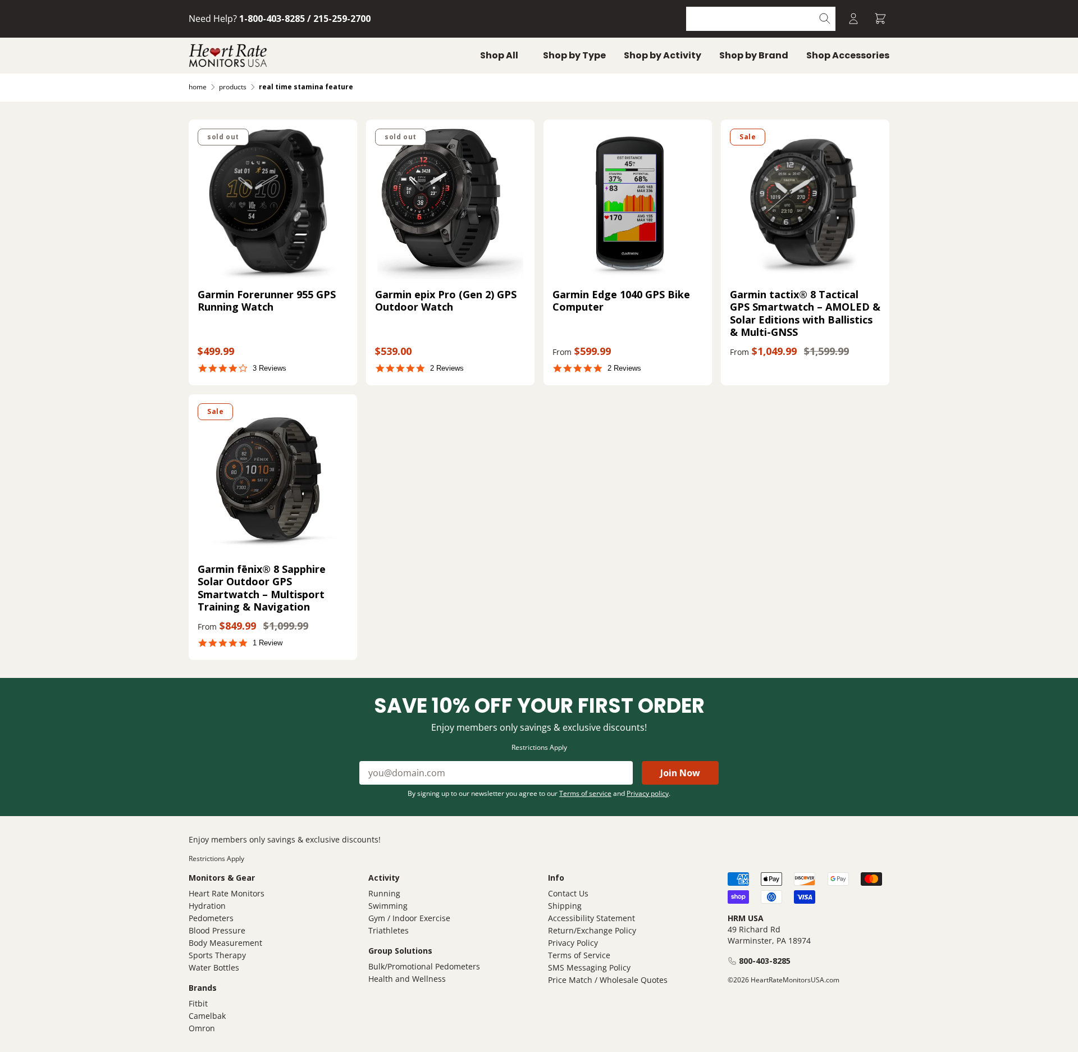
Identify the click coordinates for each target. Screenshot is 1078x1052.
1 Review (267, 643)
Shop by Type (574, 55)
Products (232, 87)
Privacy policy (648, 793)
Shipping (565, 905)
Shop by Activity (662, 55)
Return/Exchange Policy (592, 930)
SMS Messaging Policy (589, 967)
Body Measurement (225, 942)
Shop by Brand (753, 55)
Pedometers (211, 918)
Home (198, 87)
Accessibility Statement (591, 918)
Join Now (680, 773)
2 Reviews (447, 368)
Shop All (499, 55)
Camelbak (207, 1015)
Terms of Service (579, 955)
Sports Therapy (217, 955)
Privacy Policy (573, 942)
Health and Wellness (407, 978)
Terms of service (585, 793)
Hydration (207, 905)
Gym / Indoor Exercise (409, 918)
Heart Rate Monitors (226, 893)
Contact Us (568, 893)
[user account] (853, 19)
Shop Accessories (847, 55)
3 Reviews (269, 368)
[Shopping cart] (880, 19)
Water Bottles (214, 967)
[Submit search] (825, 19)
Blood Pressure (217, 930)
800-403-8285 (765, 960)
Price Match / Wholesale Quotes (608, 979)
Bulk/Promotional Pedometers (424, 966)
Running (384, 893)
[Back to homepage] (228, 55)
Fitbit (198, 1003)
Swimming (388, 905)
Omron (202, 1028)
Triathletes (388, 930)
